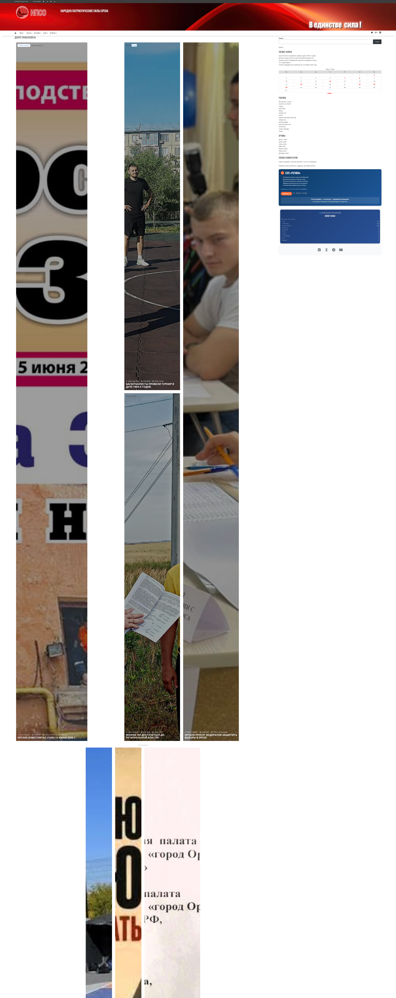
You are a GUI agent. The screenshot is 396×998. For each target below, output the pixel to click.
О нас (45, 33)
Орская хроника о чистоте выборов (303, 162)
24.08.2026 (146, 381)
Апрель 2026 (283, 149)
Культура (282, 108)
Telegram (298, 193)
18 (301, 84)
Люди (128, 396)
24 (286, 87)
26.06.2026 (37, 735)
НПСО (38, 12)
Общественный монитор (287, 118)
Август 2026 (283, 140)
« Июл (329, 93)
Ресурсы (52, 33)
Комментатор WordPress (287, 166)
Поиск (281, 38)
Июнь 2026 (282, 144)
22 (359, 84)
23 (374, 84)
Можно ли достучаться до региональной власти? (145, 736)
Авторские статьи (285, 102)
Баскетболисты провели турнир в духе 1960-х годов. (150, 385)
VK (294, 193)
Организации (195, 45)
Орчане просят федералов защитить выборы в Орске (211, 736)
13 (330, 81)
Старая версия (37, 1)
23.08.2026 (146, 732)
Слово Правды (284, 129)
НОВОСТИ (282, 113)
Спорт (134, 45)
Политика (282, 127)
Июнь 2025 (282, 151)
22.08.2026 (205, 732)
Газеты (28, 33)
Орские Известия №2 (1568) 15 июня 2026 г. (47, 737)
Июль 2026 (282, 142)
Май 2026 (282, 146)
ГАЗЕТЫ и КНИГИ (24, 45)
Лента (21, 33)
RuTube (304, 193)
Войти (281, 47)
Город (281, 106)
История (37, 33)
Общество (282, 120)
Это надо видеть (285, 62)
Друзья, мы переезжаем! (306, 166)
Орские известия (37, 45)
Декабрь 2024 (283, 153)
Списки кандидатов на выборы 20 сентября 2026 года (298, 65)
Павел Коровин (24, 735)
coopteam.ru (286, 194)
